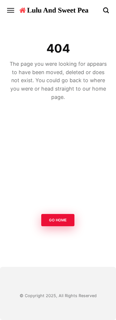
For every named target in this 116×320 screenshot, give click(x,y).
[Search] (106, 10)
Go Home (58, 220)
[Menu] (11, 10)
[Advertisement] (58, 159)
